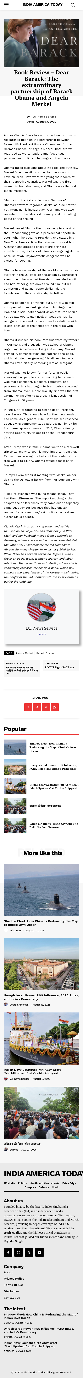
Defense (9, 1322)
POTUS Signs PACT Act (59, 667)
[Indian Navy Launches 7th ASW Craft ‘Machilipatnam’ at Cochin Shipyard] (15, 786)
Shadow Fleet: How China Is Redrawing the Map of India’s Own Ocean (53, 747)
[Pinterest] (46, 707)
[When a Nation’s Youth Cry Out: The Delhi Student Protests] (15, 825)
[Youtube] (39, 1252)
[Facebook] (28, 707)
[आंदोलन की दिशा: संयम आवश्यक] (15, 806)
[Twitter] (37, 707)
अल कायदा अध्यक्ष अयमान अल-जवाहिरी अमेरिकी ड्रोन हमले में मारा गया (22, 670)
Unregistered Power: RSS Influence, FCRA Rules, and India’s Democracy (53, 767)
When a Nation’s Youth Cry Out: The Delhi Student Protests (54, 825)
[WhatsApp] (55, 707)
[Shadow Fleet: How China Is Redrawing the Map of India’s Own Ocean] (15, 747)
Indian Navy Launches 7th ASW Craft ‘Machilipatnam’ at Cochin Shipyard (54, 786)
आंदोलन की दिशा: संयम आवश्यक (45, 806)
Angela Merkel (24, 653)
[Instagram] (18, 1252)
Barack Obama (45, 653)
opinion (8, 1337)
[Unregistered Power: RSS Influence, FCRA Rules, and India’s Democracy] (15, 767)
